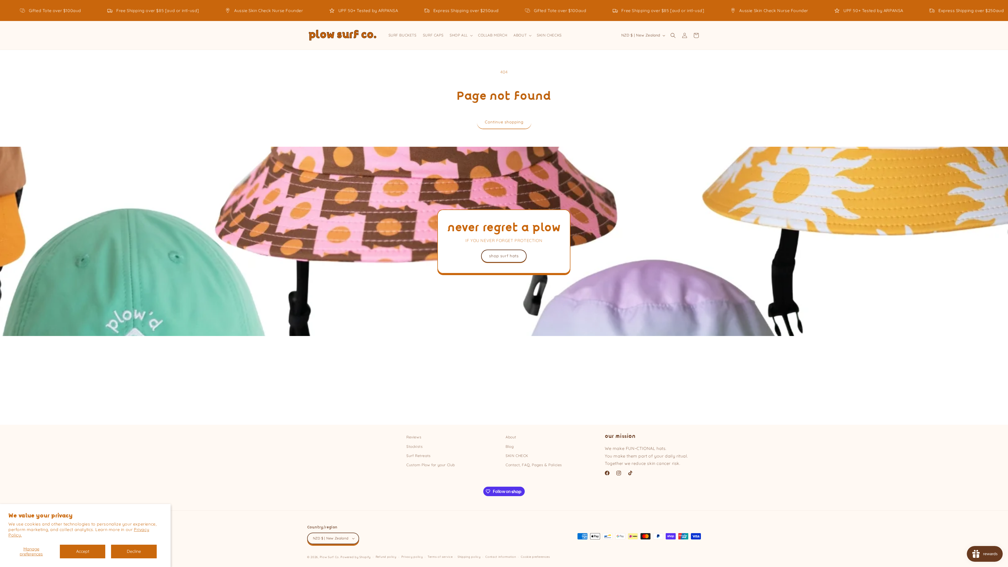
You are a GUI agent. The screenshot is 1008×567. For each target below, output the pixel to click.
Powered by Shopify (355, 557)
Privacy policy (412, 557)
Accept (82, 551)
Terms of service (440, 557)
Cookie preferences (535, 557)
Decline (134, 551)
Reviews (413, 437)
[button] (461, 35)
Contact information (500, 557)
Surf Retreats (418, 455)
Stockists (414, 446)
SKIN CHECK (517, 455)
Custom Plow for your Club (430, 465)
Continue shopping (504, 121)
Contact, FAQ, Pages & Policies (534, 465)
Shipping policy (469, 557)
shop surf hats (504, 255)
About (511, 437)
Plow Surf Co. (330, 557)
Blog (510, 446)
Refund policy (386, 557)
